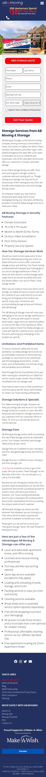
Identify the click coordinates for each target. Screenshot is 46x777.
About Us (6, 710)
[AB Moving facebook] (15, 661)
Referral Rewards (10, 683)
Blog (4, 686)
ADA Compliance (9, 695)
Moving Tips (7, 713)
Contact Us (7, 723)
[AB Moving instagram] (20, 661)
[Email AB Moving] (30, 661)
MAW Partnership (10, 689)
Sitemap (5, 698)
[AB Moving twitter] (25, 661)
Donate (23, 751)
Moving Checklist (9, 717)
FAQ (4, 720)
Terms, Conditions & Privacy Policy (28, 110)
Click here (6, 468)
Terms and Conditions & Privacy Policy (19, 692)
